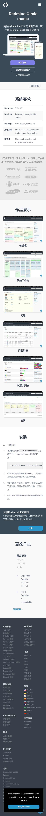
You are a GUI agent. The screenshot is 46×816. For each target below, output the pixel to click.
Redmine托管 (9, 715)
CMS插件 (6, 665)
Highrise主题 (8, 761)
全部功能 (27, 656)
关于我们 (27, 630)
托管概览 (6, 719)
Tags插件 (6, 656)
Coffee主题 (7, 758)
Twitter (26, 725)
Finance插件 (8, 645)
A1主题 (6, 755)
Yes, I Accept (24, 807)
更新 (26, 670)
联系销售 (27, 636)
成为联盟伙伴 (29, 645)
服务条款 (27, 676)
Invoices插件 (8, 639)
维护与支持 (7, 742)
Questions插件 (8, 653)
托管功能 (6, 722)
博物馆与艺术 (8, 708)
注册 (31, 528)
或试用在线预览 (23, 70)
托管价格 (6, 725)
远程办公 (6, 697)
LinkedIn (27, 727)
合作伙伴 (27, 639)
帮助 (26, 664)
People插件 (7, 651)
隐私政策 (27, 679)
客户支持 (6, 702)
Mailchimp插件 (8, 659)
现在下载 (22, 63)
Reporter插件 (8, 671)
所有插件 (7, 626)
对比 (5, 768)
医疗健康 (6, 691)
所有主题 (7, 749)
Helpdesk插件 (8, 636)
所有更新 (17, 609)
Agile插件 (6, 630)
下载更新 (27, 673)
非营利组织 (7, 694)
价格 (26, 658)
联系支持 (27, 633)
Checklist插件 (8, 648)
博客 (26, 661)
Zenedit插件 (8, 668)
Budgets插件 (8, 677)
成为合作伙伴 (29, 642)
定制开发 (6, 739)
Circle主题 (7, 752)
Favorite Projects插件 (11, 662)
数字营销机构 (8, 699)
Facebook (28, 722)
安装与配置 (7, 736)
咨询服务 (6, 705)
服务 (5, 732)
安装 (26, 667)
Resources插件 (9, 674)
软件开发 (6, 688)
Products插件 (8, 642)
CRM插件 (7, 633)
